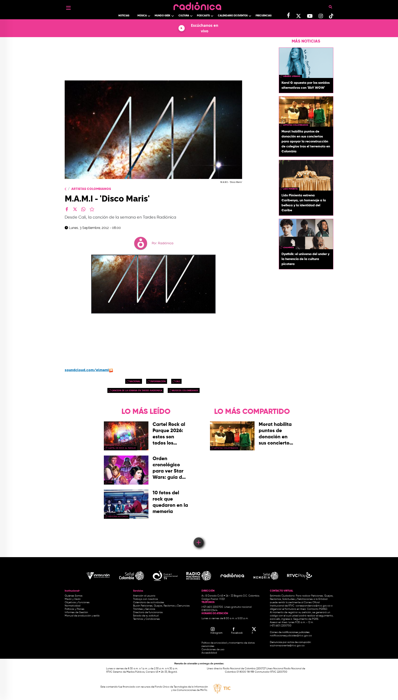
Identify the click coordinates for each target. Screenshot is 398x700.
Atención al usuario (144, 596)
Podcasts (203, 16)
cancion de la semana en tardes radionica (137, 390)
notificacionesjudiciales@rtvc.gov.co (291, 635)
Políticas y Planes (74, 609)
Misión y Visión (73, 599)
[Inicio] (197, 5)
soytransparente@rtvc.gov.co (287, 645)
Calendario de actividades (148, 602)
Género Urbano (291, 76)
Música (142, 16)
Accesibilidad (209, 653)
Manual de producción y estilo (82, 616)
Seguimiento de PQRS (305, 619)
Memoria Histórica (118, 516)
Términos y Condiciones (146, 619)
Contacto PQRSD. (317, 609)
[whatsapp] (83, 209)
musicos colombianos (185, 390)
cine (110, 482)
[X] (75, 209)
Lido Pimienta (290, 189)
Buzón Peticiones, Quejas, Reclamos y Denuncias (161, 606)
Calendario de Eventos (233, 16)
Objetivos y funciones (77, 602)
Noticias (123, 16)
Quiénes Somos (74, 596)
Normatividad (72, 606)
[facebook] (67, 209)
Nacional (135, 381)
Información (158, 381)
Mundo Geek (162, 16)
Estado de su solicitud (146, 616)
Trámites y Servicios (144, 609)
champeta (288, 248)
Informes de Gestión (76, 612)
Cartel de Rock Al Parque (122, 448)
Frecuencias (264, 16)
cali (177, 381)
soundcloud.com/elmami (87, 370)
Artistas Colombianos (91, 189)
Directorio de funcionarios (148, 612)
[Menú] (68, 8)
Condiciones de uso (212, 649)
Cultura (183, 16)
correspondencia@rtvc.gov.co (313, 606)
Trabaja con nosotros (145, 599)
